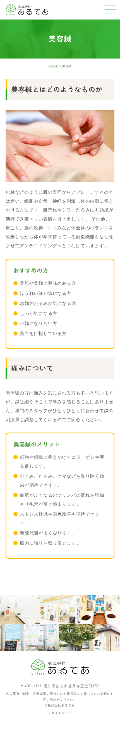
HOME (53, 66)
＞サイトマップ (60, 712)
